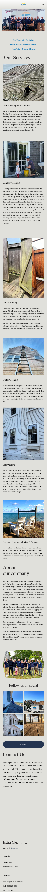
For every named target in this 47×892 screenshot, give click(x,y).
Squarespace (15, 848)
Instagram (23, 744)
